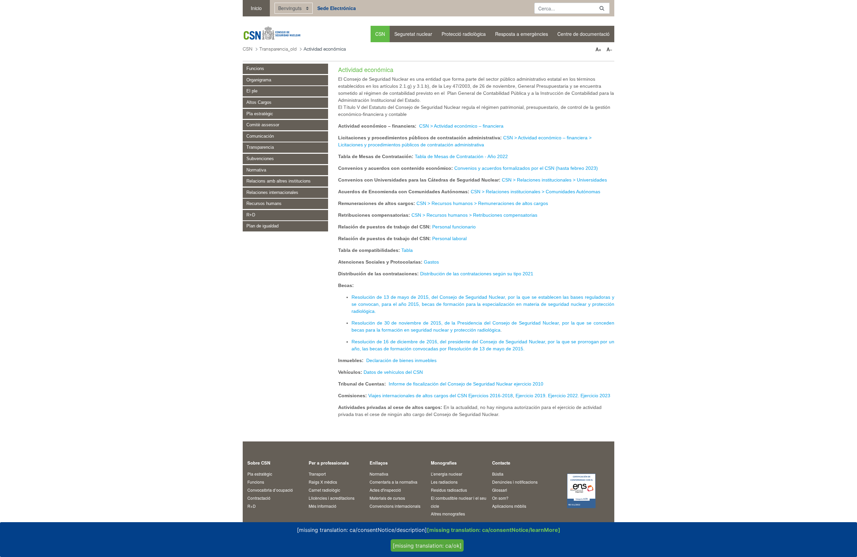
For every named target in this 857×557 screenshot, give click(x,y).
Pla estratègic (259, 474)
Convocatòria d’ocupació (270, 490)
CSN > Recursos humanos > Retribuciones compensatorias (474, 215)
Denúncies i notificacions (515, 482)
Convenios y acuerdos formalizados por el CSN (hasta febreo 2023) (526, 168)
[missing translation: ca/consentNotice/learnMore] (493, 530)
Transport (317, 474)
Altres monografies (448, 513)
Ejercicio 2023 (595, 395)
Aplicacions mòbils (509, 506)
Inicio (256, 8)
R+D (251, 506)
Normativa (379, 474)
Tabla (407, 250)
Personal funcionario (454, 226)
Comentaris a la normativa (393, 482)
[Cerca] (602, 8)
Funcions (255, 482)
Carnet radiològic (324, 490)
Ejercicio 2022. (564, 395)
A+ (598, 49)
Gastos (432, 262)
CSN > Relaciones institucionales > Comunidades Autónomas (535, 191)
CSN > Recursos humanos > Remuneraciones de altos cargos (482, 203)
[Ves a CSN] (272, 34)
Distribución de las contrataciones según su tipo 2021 (476, 273)
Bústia (497, 474)
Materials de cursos (387, 498)
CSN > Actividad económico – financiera (461, 126)
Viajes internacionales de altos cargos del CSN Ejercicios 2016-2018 (440, 395)
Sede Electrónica (336, 8)
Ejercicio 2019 (529, 395)
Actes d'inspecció (385, 490)
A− (609, 49)
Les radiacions (444, 482)
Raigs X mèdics (323, 482)
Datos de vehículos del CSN (393, 372)
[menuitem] (380, 34)
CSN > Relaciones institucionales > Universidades (554, 180)
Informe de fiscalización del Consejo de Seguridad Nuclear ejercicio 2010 (466, 384)
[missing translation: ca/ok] (427, 545)
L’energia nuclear (446, 474)
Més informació (322, 506)
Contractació (258, 498)
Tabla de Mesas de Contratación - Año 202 (460, 156)
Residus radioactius (449, 490)
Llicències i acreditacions (332, 498)
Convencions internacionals (395, 506)
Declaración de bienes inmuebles (401, 360)
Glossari (499, 490)
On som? (500, 498)
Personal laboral (449, 238)
